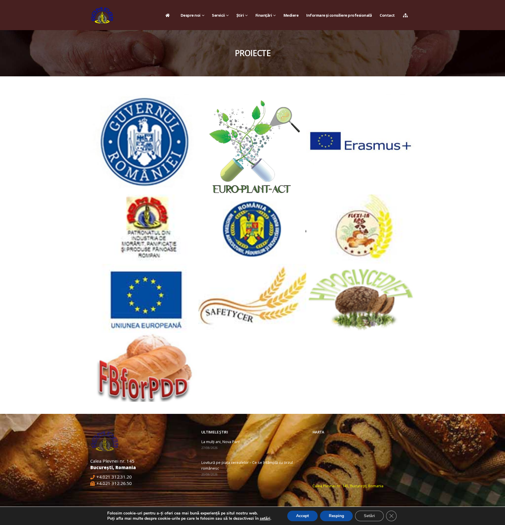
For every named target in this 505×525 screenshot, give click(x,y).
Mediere (291, 15)
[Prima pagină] (169, 15)
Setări (369, 516)
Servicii (218, 15)
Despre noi (190, 15)
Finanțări (263, 15)
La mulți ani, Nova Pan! (220, 441)
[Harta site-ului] (407, 15)
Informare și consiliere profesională (339, 15)
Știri (240, 15)
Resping (336, 516)
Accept (302, 516)
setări (265, 518)
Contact (387, 15)
